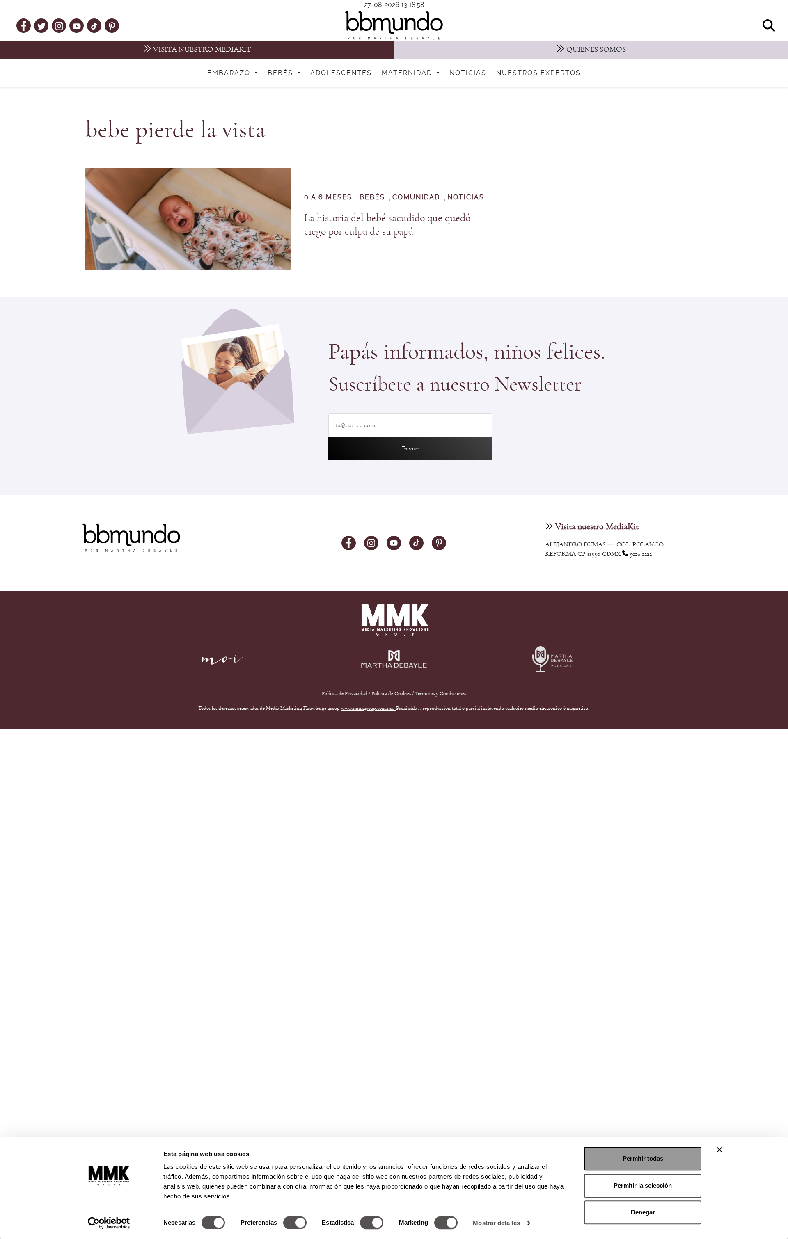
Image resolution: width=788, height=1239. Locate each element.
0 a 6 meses (328, 197)
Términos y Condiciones (440, 693)
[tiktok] (94, 25)
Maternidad (408, 73)
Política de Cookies (391, 693)
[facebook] (24, 25)
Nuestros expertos (538, 73)
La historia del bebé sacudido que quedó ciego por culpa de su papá (387, 225)
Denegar (643, 1212)
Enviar (410, 448)
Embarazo (230, 73)
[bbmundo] (394, 25)
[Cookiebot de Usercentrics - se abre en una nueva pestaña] (109, 1223)
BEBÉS (372, 197)
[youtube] (77, 25)
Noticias (467, 73)
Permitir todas (643, 1158)
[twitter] (41, 25)
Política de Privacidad (345, 693)
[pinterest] (112, 25)
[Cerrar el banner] (719, 1149)
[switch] (295, 1222)
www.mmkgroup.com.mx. (368, 708)
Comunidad (416, 197)
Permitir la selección (643, 1185)
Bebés (282, 73)
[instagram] (59, 25)
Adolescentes (341, 73)
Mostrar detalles (496, 1222)
